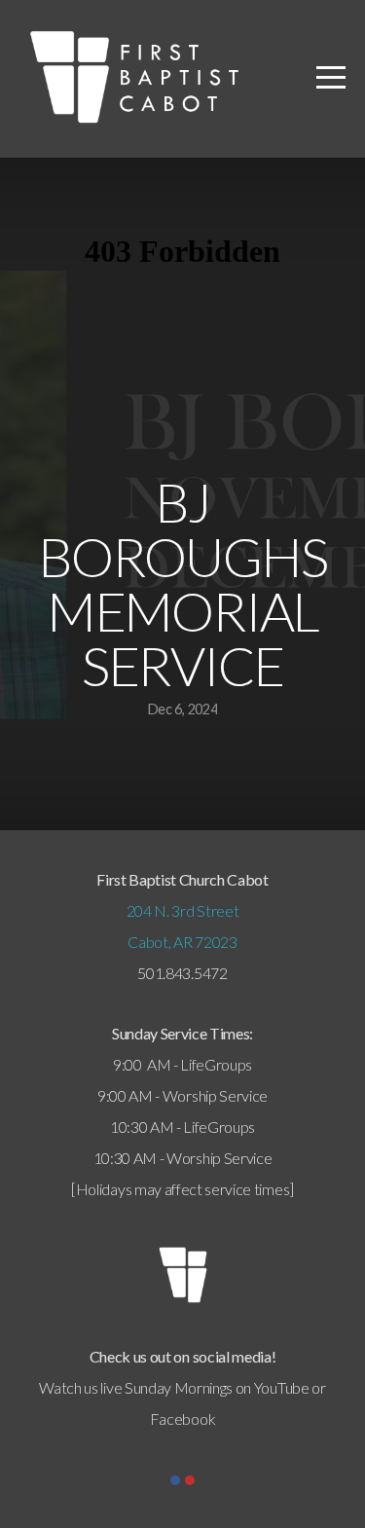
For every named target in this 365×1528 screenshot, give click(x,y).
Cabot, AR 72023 (182, 941)
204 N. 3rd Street (183, 910)
